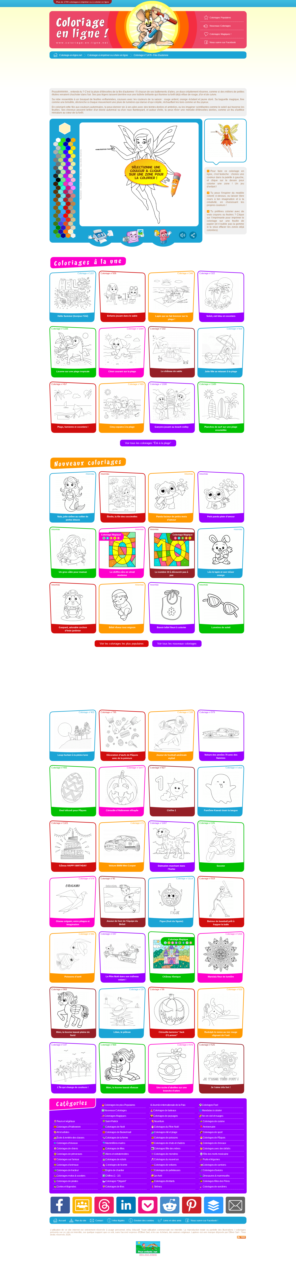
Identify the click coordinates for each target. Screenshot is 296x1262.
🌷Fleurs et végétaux (64, 1121)
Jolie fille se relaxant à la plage (221, 371)
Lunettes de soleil (220, 627)
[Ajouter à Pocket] (147, 1205)
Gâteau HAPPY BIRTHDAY (73, 865)
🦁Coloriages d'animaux (66, 1164)
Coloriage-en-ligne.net (70, 55)
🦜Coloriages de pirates (66, 1181)
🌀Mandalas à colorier (210, 1110)
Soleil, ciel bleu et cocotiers (220, 316)
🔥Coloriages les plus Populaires (118, 1105)
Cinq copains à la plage (122, 427)
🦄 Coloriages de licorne (114, 1164)
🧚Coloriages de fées (113, 1186)
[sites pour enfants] (148, 1252)
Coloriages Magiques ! (220, 34)
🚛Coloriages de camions (213, 1164)
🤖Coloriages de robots (114, 1159)
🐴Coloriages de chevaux (213, 1143)
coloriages (241, 1230)
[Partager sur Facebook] (60, 1205)
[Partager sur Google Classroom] (82, 1205)
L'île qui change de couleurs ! (73, 1087)
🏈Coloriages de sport (211, 1132)
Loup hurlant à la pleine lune (73, 755)
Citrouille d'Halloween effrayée (122, 810)
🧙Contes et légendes (65, 1186)
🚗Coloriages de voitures (164, 1164)
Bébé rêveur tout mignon (122, 627)
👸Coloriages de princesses (68, 1154)
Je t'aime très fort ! (221, 1087)
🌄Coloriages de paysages (164, 1115)
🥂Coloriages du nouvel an (165, 1159)
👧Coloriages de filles (113, 1148)
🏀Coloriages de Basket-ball (116, 1132)
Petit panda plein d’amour (221, 516)
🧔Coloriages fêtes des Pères (215, 1181)
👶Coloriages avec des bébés (215, 1148)
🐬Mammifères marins (113, 1143)
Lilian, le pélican (122, 1032)
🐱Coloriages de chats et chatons (168, 1143)
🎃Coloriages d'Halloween (67, 1126)
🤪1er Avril (156, 1175)
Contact (99, 1220)
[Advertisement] (148, 73)
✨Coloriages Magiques (113, 1115)
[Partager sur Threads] (104, 1205)
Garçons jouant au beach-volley (171, 427)
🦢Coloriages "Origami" (114, 1181)
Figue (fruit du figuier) (171, 921)
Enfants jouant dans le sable (122, 316)
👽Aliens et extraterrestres (115, 1154)
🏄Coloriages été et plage (164, 1132)
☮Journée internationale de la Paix (167, 1105)
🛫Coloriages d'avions (211, 1170)
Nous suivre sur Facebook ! (204, 1220)
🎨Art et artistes (61, 1132)
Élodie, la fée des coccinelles (122, 516)
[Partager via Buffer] (213, 1205)
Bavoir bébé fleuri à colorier (171, 627)
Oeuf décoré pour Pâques (72, 810)
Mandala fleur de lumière (221, 976)
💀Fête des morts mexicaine (214, 1154)
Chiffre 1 (171, 810)
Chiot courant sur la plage (122, 371)
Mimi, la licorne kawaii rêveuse (122, 1087)
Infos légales (118, 1220)
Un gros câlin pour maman (73, 572)
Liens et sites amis (172, 1220)
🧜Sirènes (156, 1186)
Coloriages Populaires (220, 17)
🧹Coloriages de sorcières (213, 1186)
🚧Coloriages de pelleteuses (165, 1170)
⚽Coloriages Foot (208, 1105)
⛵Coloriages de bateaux (163, 1110)
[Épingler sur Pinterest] (191, 1205)
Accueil (62, 1220)
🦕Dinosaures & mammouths (215, 1175)
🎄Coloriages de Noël (113, 1126)
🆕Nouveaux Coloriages (113, 1110)
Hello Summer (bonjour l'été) (73, 316)
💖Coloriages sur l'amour (66, 1159)
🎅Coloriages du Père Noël (165, 1126)
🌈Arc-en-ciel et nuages (211, 1115)
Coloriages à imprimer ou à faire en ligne (107, 55)
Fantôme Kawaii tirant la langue (221, 810)
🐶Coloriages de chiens (66, 1148)
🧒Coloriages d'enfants (163, 1181)
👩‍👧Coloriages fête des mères (165, 1148)
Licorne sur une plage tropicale (72, 371)
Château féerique (171, 976)
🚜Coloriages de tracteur (66, 1170)
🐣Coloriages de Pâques (212, 1137)
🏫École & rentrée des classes (69, 1137)
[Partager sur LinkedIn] (126, 1205)
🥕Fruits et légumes (210, 1159)
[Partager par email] (235, 1205)
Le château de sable (171, 371)
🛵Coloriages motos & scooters (69, 1175)
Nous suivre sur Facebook (223, 42)
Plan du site (80, 1220)
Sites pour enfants (148, 1254)
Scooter (221, 866)
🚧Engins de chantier (113, 1170)
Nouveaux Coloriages (220, 26)
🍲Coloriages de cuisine (212, 1121)
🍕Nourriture (157, 1121)
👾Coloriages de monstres (164, 1154)
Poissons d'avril (72, 976)
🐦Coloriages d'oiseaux (66, 1143)
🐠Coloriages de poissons (164, 1137)
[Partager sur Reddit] (169, 1205)
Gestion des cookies (144, 1220)
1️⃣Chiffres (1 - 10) (111, 1175)
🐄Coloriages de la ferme (115, 1137)
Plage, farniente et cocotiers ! (72, 427)
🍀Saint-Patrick (110, 1121)
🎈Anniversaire (207, 1126)
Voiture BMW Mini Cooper (122, 865)
